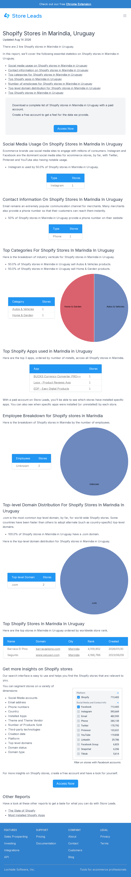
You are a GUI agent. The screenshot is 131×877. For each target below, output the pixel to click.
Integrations (11, 850)
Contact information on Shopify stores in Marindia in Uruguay (48, 70)
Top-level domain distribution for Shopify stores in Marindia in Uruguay (54, 88)
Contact (73, 843)
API (6, 857)
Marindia (73, 649)
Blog (71, 857)
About (72, 836)
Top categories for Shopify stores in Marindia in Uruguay (45, 74)
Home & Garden (22, 315)
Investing (10, 843)
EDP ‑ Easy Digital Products (51, 388)
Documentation (46, 843)
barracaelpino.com (48, 649)
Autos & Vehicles (23, 309)
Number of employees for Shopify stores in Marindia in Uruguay (50, 83)
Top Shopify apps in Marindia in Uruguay (35, 79)
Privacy (105, 836)
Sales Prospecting (15, 836)
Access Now (65, 128)
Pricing (40, 836)
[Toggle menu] (124, 15)
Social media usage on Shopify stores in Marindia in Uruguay (47, 65)
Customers (75, 850)
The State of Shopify (21, 810)
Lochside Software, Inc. (19, 869)
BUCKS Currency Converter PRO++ (57, 376)
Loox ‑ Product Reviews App (52, 382)
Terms (104, 843)
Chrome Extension (78, 4)
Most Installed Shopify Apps (26, 815)
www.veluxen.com (48, 655)
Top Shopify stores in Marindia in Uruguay (35, 92)
